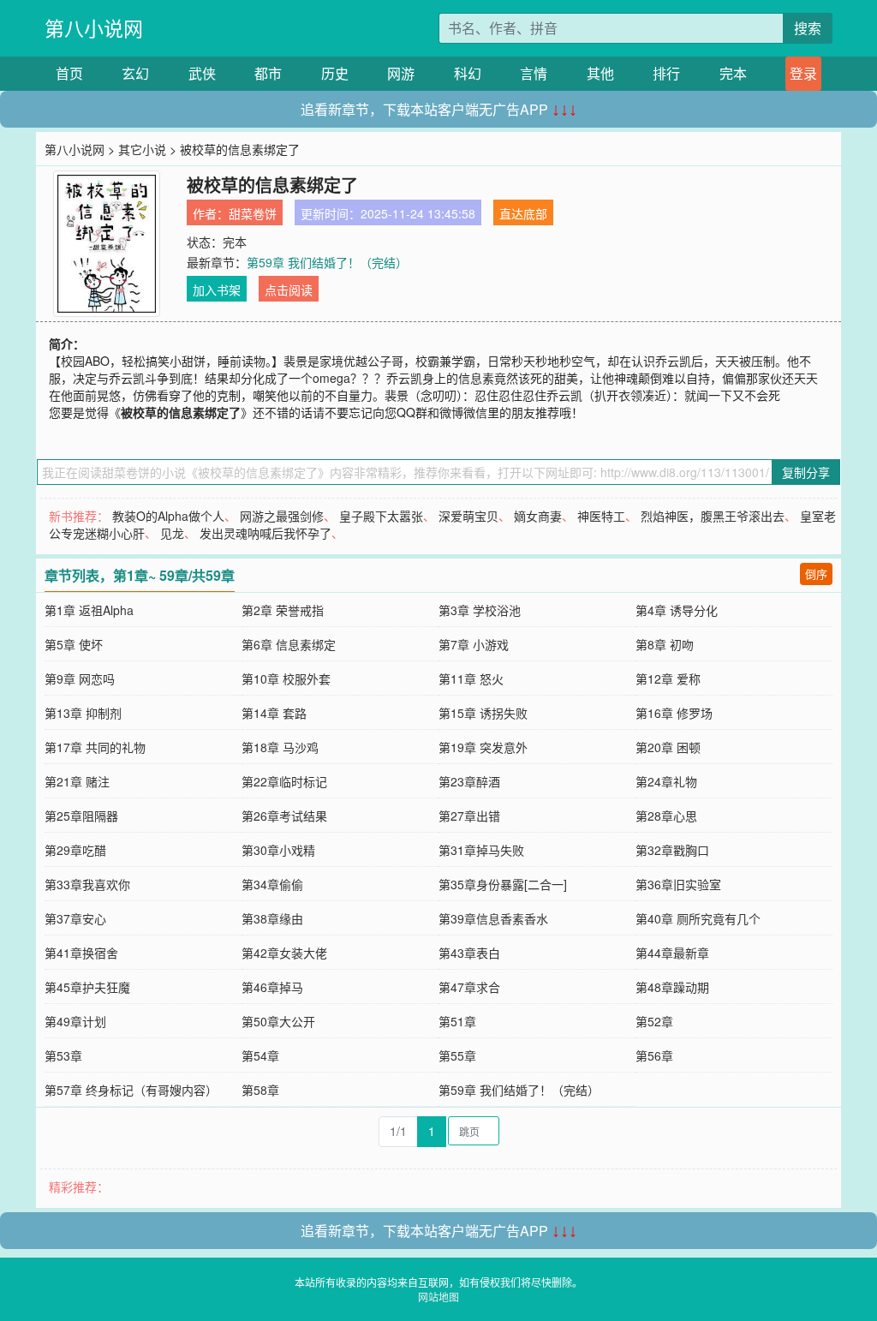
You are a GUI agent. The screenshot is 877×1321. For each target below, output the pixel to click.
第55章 (457, 1055)
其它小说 (142, 149)
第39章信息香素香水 (493, 918)
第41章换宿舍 (81, 952)
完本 (733, 73)
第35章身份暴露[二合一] (502, 884)
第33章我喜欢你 (87, 884)
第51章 (457, 1021)
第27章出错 (469, 815)
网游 (401, 73)
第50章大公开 (278, 1021)
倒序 (816, 573)
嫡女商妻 (538, 515)
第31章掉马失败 (481, 849)
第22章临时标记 (284, 781)
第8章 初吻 (664, 644)
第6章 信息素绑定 (289, 644)
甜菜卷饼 (253, 213)
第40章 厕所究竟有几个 (698, 918)
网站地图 (438, 1296)
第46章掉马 (272, 986)
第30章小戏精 (278, 849)
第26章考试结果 (284, 815)
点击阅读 (289, 289)
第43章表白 (469, 952)
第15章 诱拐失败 (483, 712)
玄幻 (135, 73)
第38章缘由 (272, 918)
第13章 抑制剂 (83, 712)
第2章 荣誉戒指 (283, 610)
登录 (803, 73)
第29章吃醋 (75, 849)
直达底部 (523, 213)
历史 (335, 73)
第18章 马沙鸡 (280, 747)
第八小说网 (94, 28)
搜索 (807, 28)
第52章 (654, 1021)
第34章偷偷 (272, 884)
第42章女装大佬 (284, 952)
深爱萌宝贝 (468, 515)
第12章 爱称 (668, 678)
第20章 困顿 (668, 747)
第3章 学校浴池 (479, 610)
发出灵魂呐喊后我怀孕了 (265, 532)
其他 (600, 73)
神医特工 (601, 515)
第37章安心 (75, 918)
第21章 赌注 (77, 781)
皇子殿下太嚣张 (381, 515)
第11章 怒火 (471, 678)
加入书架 (217, 289)
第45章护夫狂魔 (87, 986)
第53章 (63, 1055)
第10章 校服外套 (286, 678)
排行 (666, 73)
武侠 (202, 73)
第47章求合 (469, 986)
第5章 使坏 (74, 644)
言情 (533, 73)
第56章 (654, 1055)
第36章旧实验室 (678, 884)
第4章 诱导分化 (676, 610)
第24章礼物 (666, 781)
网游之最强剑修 (282, 515)
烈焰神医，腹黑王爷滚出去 (713, 515)
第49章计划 (75, 1021)
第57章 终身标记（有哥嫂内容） (131, 1089)
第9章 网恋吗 (80, 678)
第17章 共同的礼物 (95, 747)
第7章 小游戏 (473, 644)
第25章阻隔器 (81, 815)
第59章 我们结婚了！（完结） (327, 262)
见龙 (172, 532)
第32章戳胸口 (672, 849)
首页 (69, 73)
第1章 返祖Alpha (89, 610)
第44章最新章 (672, 952)
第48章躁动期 (672, 986)
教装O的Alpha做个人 (168, 515)
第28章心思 (666, 815)
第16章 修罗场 (674, 712)
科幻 (467, 73)
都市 (268, 73)
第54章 (260, 1055)
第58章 (260, 1089)
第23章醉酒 (469, 781)
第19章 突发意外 (483, 747)
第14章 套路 (274, 712)
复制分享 (806, 472)
